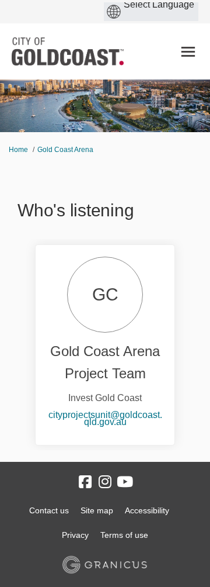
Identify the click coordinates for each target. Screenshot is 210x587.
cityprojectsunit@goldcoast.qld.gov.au (105, 418)
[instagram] (105, 482)
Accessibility (147, 510)
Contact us (49, 510)
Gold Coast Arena (65, 150)
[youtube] (125, 482)
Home (18, 150)
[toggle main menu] (188, 52)
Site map (96, 510)
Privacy (75, 535)
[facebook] (85, 482)
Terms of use (124, 535)
